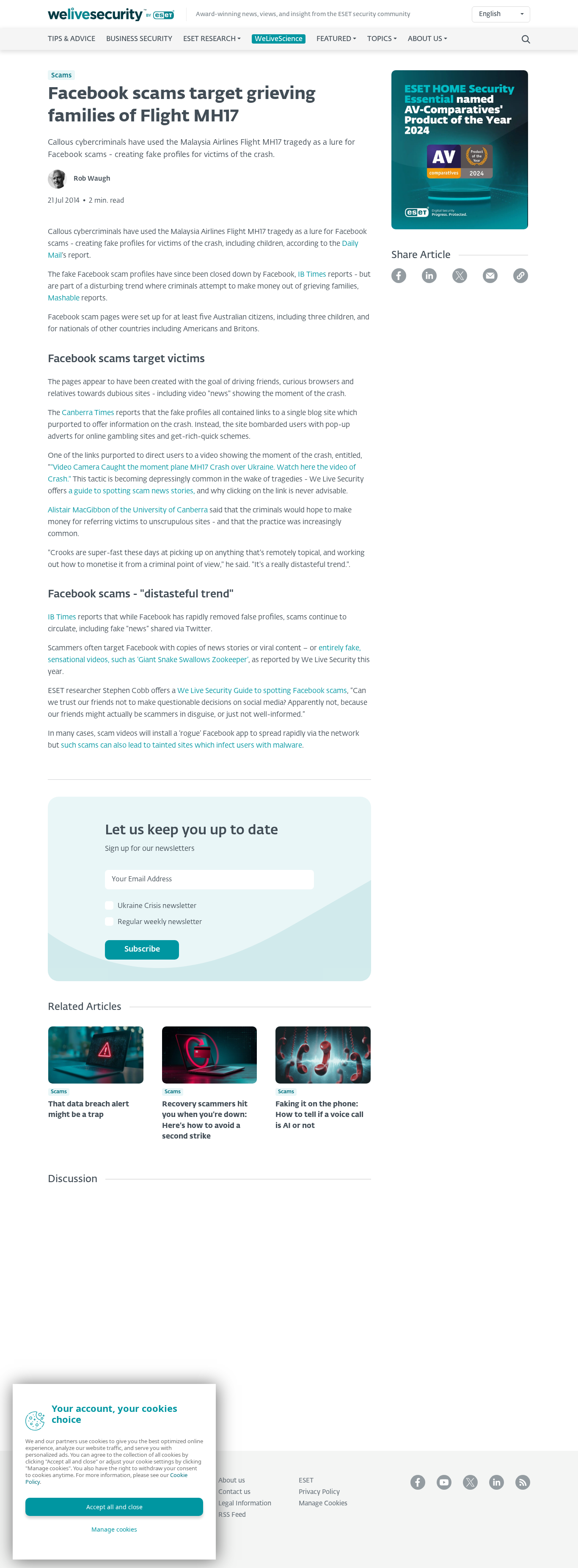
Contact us (234, 1492)
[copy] (520, 275)
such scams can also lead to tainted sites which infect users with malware (181, 745)
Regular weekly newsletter (160, 922)
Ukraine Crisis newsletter (157, 906)
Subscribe (142, 949)
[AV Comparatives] (459, 154)
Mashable (64, 298)
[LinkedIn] (429, 275)
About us (231, 1480)
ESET (306, 1480)
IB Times (313, 274)
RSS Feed (232, 1515)
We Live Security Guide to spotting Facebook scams (261, 691)
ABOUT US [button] (425, 39)
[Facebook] (398, 275)
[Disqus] (209, 1311)
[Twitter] (459, 275)
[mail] (490, 275)
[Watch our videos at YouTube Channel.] (444, 1482)
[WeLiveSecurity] (117, 15)
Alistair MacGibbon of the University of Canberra (128, 510)
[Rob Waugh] (61, 179)
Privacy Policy (319, 1492)
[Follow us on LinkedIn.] (496, 1482)
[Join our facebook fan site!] (417, 1482)
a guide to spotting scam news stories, (132, 491)
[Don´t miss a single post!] (522, 1482)
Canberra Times (89, 413)
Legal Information (244, 1503)
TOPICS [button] (379, 39)
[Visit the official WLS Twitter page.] (470, 1482)
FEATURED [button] (334, 39)
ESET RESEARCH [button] (209, 39)
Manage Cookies (323, 1503)
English (490, 14)
